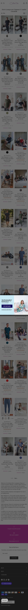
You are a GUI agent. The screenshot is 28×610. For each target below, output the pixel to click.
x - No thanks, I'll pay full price (7, 308)
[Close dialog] (27, 295)
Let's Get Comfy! (7, 306)
